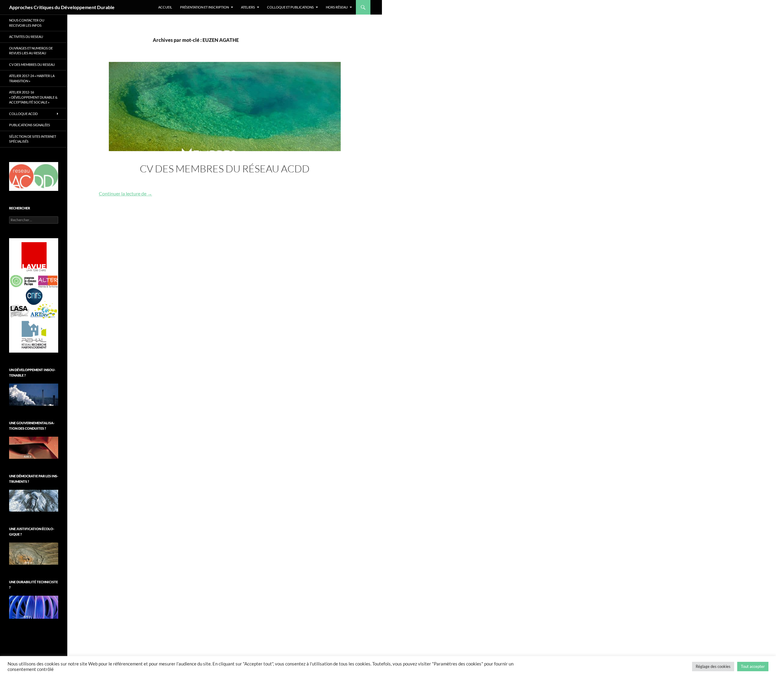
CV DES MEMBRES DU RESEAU (32, 64)
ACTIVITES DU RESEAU (26, 37)
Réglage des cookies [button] (713, 666)
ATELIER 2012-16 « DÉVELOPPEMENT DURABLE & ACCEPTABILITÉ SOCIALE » (33, 97)
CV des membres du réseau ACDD (224, 168)
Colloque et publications (290, 7)
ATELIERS (248, 7)
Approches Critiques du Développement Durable (62, 7)
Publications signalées (29, 125)
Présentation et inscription (204, 7)
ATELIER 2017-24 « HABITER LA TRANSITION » (32, 78)
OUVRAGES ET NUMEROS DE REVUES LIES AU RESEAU (31, 50)
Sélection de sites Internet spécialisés (32, 139)
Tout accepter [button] (753, 666)
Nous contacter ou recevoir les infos (26, 22)
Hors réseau (337, 7)
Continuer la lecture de (125, 193)
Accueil (165, 7)
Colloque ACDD (23, 114)
